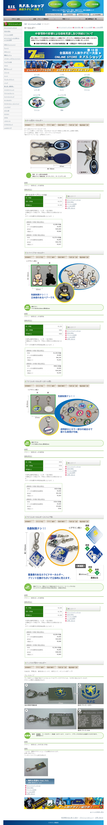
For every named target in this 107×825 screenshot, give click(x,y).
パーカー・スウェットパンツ (12, 58)
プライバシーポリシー (86, 817)
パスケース (7, 121)
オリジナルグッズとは (10, 28)
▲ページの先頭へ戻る (97, 812)
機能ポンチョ (8, 55)
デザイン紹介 (16, 19)
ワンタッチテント (9, 79)
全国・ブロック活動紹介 (41, 19)
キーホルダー (8, 100)
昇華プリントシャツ (9, 45)
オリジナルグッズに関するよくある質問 (11, 39)
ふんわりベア (8, 128)
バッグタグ (7, 107)
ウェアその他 (8, 62)
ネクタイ (6, 114)
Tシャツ (6, 48)
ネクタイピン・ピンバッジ (11, 104)
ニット (6, 76)
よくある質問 (99, 27)
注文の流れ (7, 31)
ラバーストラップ (9, 97)
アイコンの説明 (8, 35)
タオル (6, 117)
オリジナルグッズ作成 (34, 24)
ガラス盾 (6, 110)
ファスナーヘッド (9, 90)
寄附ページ (66, 19)
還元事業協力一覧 (91, 19)
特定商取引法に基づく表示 (69, 817)
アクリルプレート (9, 93)
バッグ (6, 83)
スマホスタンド (8, 124)
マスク (6, 65)
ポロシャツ (7, 52)
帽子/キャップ (8, 69)
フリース (6, 72)
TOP (25, 24)
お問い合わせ (71, 208)
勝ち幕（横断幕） (9, 86)
